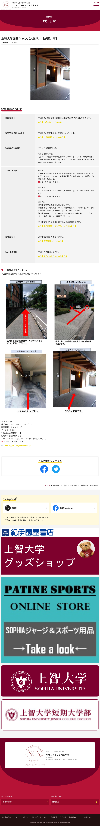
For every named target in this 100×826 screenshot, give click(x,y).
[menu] (96, 5)
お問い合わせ (89, 817)
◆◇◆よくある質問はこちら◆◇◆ (52, 256)
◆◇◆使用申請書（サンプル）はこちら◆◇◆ (57, 226)
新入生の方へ (6, 817)
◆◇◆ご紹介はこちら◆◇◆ (50, 122)
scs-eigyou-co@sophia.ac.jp (18, 445)
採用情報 (63, 817)
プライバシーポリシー (21, 817)
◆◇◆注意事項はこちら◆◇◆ (51, 241)
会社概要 (54, 817)
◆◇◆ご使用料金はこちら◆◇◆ (51, 137)
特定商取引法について (40, 817)
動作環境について (75, 817)
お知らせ (4, 42)
